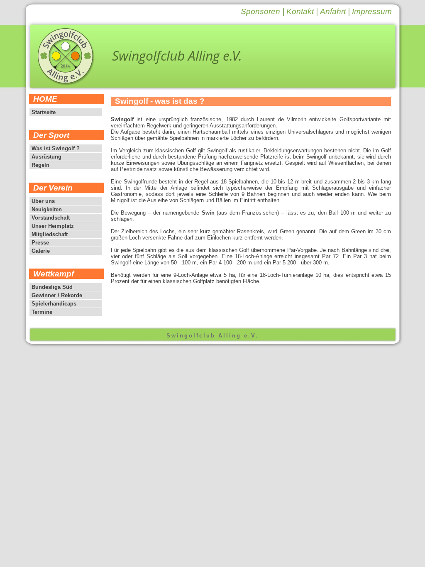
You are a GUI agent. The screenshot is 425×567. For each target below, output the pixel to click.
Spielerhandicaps (54, 304)
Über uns (43, 201)
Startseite (44, 112)
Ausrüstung (46, 157)
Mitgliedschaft (50, 234)
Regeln (40, 165)
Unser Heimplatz (53, 226)
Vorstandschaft (51, 218)
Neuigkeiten (47, 209)
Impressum (372, 11)
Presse (40, 243)
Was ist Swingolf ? (56, 148)
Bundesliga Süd (52, 287)
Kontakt (300, 11)
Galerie (41, 251)
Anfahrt (333, 11)
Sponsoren (260, 11)
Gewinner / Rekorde (57, 295)
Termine (42, 312)
